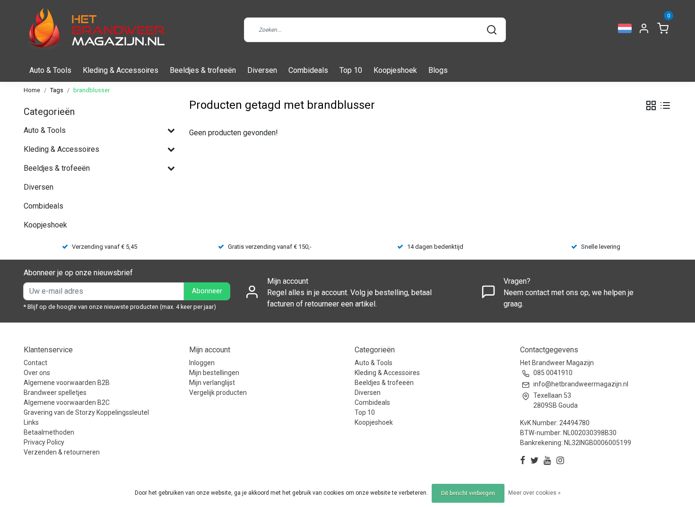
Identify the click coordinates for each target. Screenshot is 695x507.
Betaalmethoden (49, 432)
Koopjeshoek (395, 70)
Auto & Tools (50, 70)
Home (32, 90)
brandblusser (91, 90)
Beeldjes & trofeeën (203, 70)
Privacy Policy (44, 442)
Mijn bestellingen (214, 372)
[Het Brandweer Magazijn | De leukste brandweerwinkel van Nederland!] (94, 29)
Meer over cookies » (534, 493)
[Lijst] (665, 105)
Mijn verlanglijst (212, 382)
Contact (35, 363)
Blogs (438, 70)
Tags (56, 90)
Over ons (37, 372)
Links (31, 422)
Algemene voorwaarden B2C (67, 402)
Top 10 (350, 70)
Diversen (262, 70)
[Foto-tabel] (651, 105)
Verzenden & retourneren (62, 452)
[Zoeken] (491, 30)
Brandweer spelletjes (55, 392)
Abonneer (207, 291)
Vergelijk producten (218, 392)
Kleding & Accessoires (120, 70)
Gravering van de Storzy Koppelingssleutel (86, 412)
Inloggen (202, 363)
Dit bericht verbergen (468, 493)
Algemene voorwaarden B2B (67, 382)
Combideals (308, 70)
